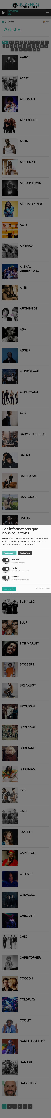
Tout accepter (9, 553)
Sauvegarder (9, 588)
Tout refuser (25, 553)
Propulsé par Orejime (42, 588)
